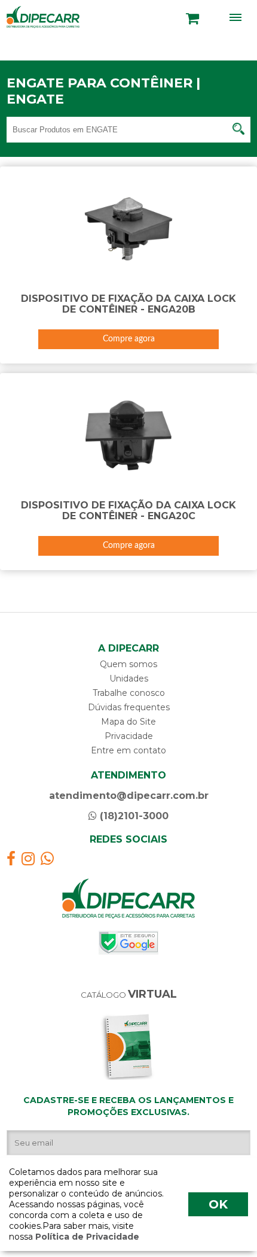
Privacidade (129, 736)
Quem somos (128, 664)
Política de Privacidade (86, 1236)
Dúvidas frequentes (129, 707)
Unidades (128, 678)
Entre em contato (128, 750)
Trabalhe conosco (129, 692)
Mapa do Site (128, 721)
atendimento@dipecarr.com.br (129, 795)
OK (218, 1204)
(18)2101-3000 (133, 816)
